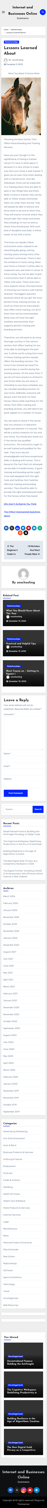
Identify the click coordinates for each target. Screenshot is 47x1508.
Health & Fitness (11, 1194)
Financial (7, 1173)
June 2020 (8, 1049)
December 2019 (11, 1091)
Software (8, 1270)
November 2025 (11, 917)
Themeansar (23, 1504)
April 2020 (8, 1063)
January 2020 (10, 1084)
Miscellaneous (10, 1229)
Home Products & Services (16, 1208)
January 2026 (10, 910)
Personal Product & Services (17, 1242)
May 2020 (8, 1056)
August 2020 (10, 1035)
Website (7, 779)
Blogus (38, 1500)
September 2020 (11, 1028)
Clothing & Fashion (12, 1159)
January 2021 (10, 1000)
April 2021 (8, 979)
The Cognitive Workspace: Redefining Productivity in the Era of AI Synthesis (22, 1393)
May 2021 (8, 973)
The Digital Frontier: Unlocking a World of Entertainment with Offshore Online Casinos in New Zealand (23, 874)
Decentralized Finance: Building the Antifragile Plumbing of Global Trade (21, 1364)
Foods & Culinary (11, 1180)
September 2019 (11, 1111)
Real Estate (9, 1256)
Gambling (8, 1187)
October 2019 (10, 1105)
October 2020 (10, 1021)
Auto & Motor (9, 1145)
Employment (9, 1166)
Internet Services (12, 1215)
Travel (6, 1291)
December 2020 (11, 1007)
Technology (9, 1284)
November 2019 (11, 1098)
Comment (9, 714)
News (6, 1235)
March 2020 (9, 1070)
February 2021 (10, 993)
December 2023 (11, 945)
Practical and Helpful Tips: (21, 644)
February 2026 (10, 903)
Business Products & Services (18, 1152)
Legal (6, 1222)
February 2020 (10, 1077)
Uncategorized (10, 1298)
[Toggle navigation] (3, 12)
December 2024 (11, 931)
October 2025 (10, 924)
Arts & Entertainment (14, 1138)
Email (7, 766)
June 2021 (8, 966)
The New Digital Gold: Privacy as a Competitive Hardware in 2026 (21, 1450)
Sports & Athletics (12, 1277)
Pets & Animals (10, 1249)
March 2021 (9, 986)
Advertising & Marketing (15, 1131)
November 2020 (11, 1014)
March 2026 (9, 896)
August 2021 (9, 952)
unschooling (17, 60)
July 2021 (8, 959)
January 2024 (10, 938)
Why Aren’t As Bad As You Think (20, 504)
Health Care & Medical (14, 1201)
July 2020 (8, 1042)
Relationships (11, 42)
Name (7, 753)
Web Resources (10, 1305)
